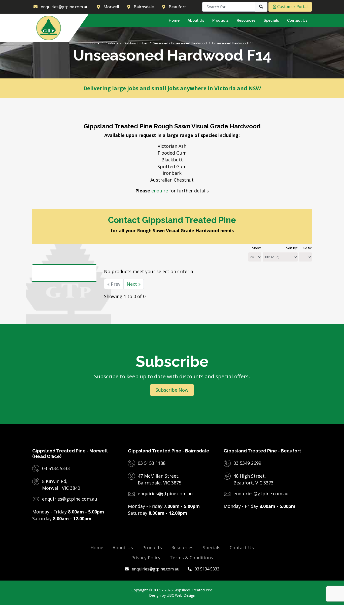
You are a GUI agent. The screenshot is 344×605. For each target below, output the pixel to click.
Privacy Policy (145, 558)
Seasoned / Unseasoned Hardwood (180, 43)
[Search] (261, 7)
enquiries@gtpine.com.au (155, 569)
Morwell (111, 7)
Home (94, 43)
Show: (256, 248)
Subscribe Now (172, 390)
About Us (123, 547)
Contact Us (242, 547)
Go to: (307, 248)
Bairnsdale (144, 7)
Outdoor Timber (135, 43)
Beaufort (177, 7)
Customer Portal (291, 6)
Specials (211, 547)
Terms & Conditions (191, 558)
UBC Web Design (181, 595)
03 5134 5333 (206, 569)
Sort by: (292, 248)
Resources (182, 547)
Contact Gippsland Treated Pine (172, 220)
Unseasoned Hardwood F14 (233, 43)
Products (111, 43)
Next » (134, 284)
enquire (159, 191)
